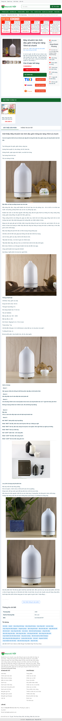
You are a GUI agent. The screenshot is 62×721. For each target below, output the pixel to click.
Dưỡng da (13, 11)
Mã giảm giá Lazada (6, 693)
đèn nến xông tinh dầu (9, 633)
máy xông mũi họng (18, 626)
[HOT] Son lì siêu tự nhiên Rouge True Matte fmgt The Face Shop (24, 643)
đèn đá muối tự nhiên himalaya (40, 635)
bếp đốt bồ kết (53, 628)
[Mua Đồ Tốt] (9, 653)
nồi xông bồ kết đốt (32, 633)
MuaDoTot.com (30, 719)
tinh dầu (5, 626)
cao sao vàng (49, 626)
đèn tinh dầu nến (43, 628)
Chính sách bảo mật (6, 675)
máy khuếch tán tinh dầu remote (11, 635)
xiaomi (10, 626)
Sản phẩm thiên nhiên (12, 15)
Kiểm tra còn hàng (31, 70)
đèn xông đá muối (32, 628)
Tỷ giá (11, 716)
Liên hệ (21, 1)
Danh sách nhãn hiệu (6, 684)
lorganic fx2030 (43, 638)
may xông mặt (41, 626)
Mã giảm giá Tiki (5, 691)
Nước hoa (37, 11)
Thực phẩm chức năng (32, 689)
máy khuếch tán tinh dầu (9, 640)
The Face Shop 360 (19, 716)
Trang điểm (21, 11)
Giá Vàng (27, 716)
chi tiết (27, 127)
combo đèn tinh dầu (26, 638)
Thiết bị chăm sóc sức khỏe (33, 691)
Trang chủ (3, 1)
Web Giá (32, 716)
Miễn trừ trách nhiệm (6, 680)
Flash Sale (5, 19)
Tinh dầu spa (29, 700)
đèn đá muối (6, 631)
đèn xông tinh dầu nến (45, 633)
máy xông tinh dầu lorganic (10, 628)
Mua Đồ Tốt (38, 719)
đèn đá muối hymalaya (35, 631)
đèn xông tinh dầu (21, 633)
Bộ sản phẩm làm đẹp (32, 696)
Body (27, 11)
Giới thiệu (15, 1)
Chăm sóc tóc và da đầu (32, 684)
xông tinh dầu (46, 631)
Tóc (32, 11)
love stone (25, 631)
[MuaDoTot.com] (8, 7)
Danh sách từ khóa (6, 689)
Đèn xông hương (23, 15)
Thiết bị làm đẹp (30, 693)
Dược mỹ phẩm (30, 680)
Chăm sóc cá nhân (31, 687)
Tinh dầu (57, 11)
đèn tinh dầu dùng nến (23, 640)
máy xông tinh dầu (16, 631)
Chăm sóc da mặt (31, 675)
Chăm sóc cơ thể (30, 678)
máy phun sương (25, 635)
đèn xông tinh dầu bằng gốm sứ (11, 638)
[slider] (4, 62)
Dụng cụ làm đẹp (47, 11)
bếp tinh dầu (34, 640)
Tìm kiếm (56, 6)
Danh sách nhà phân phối (8, 687)
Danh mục (9, 1)
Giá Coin (37, 716)
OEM (30, 48)
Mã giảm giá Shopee (6, 696)
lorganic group (22, 628)
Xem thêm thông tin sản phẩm (31, 602)
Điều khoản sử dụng (6, 678)
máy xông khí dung (30, 626)
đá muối (35, 638)
